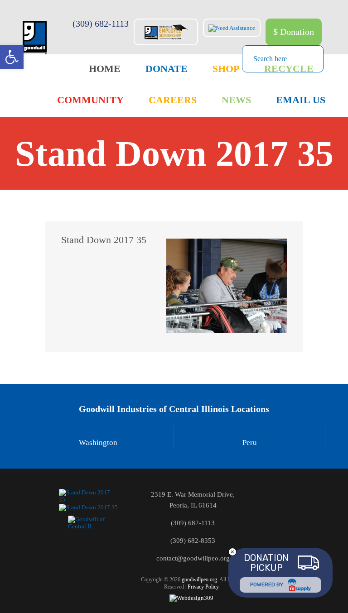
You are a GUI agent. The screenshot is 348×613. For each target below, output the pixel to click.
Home (105, 68)
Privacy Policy (203, 587)
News (236, 99)
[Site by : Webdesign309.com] (191, 598)
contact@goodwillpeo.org (193, 558)
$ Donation (293, 32)
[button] (12, 57)
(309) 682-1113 (100, 24)
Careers (173, 99)
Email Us (300, 99)
